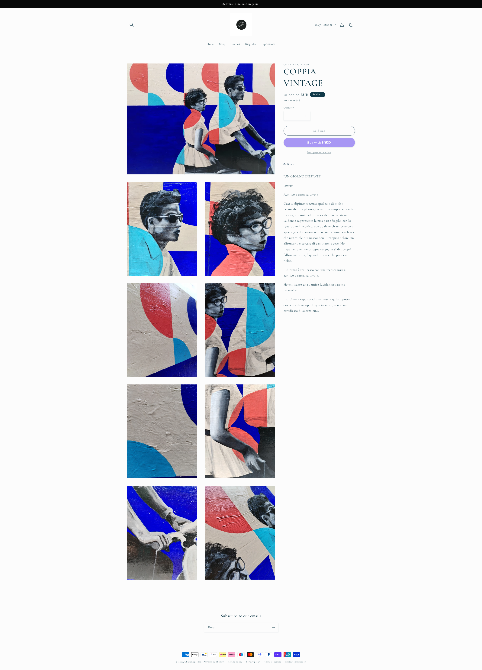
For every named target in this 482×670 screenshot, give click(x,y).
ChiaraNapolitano (194, 661)
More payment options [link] (319, 152)
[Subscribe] (273, 628)
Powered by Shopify (214, 661)
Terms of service (272, 661)
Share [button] (290, 164)
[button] (131, 24)
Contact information (295, 661)
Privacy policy (253, 661)
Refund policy (235, 661)
